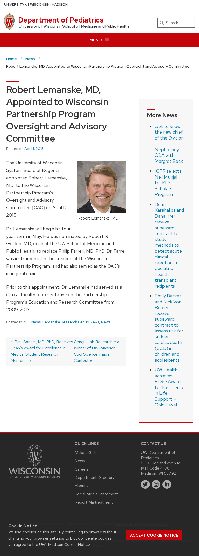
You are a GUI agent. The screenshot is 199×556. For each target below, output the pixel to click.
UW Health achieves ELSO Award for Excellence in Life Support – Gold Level (169, 387)
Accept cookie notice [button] (154, 535)
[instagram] (156, 484)
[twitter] (145, 484)
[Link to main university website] (34, 478)
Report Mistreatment (94, 502)
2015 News (32, 322)
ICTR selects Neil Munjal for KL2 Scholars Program (168, 182)
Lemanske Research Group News (70, 322)
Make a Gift (85, 452)
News (105, 322)
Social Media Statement (96, 494)
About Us (83, 485)
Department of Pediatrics (60, 20)
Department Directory (95, 477)
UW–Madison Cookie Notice (64, 544)
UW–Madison (36, 4)
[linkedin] (166, 484)
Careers (82, 469)
